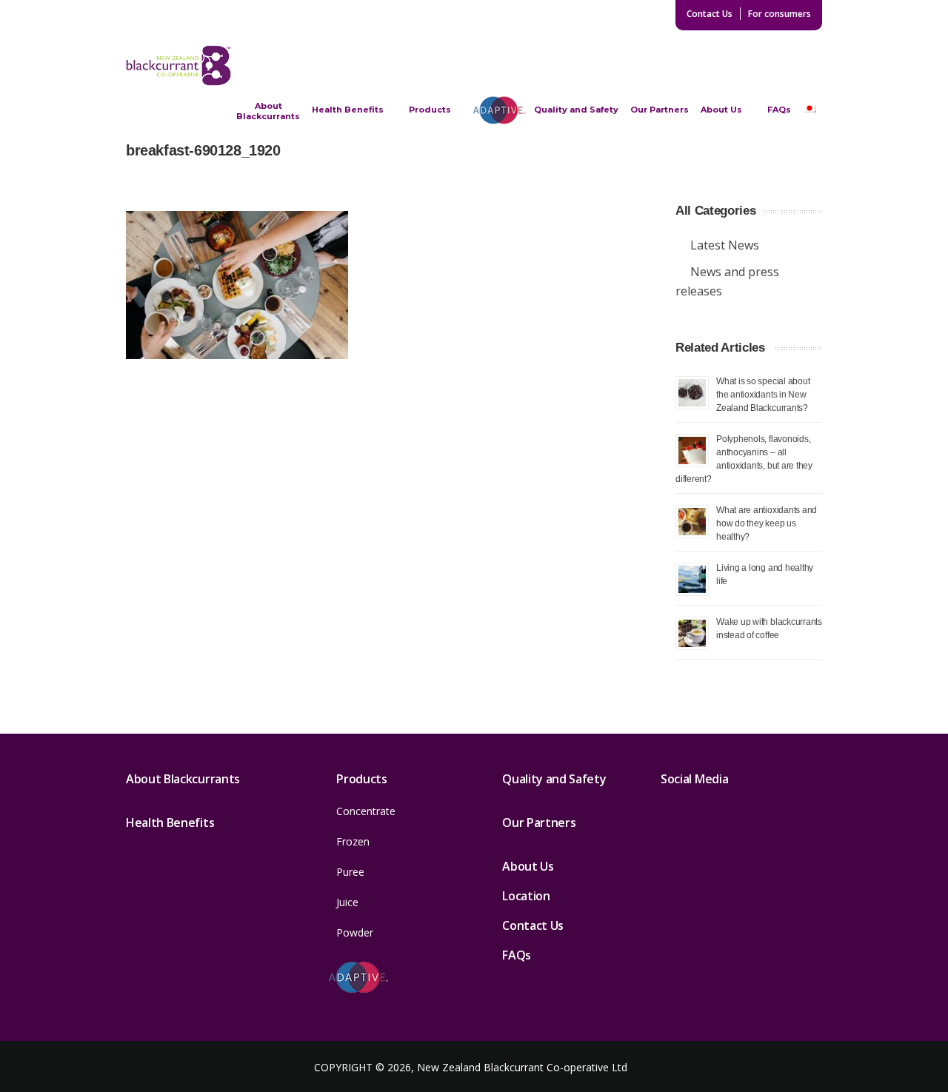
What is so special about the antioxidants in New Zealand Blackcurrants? (763, 394)
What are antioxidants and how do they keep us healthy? (766, 523)
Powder (354, 932)
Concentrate (365, 811)
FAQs (779, 109)
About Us (721, 109)
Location (526, 896)
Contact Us (709, 13)
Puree (350, 872)
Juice (347, 902)
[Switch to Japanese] (809, 110)
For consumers (779, 13)
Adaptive (499, 109)
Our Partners (659, 109)
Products (430, 109)
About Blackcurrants (268, 111)
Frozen (353, 841)
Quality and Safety (576, 109)
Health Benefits (348, 109)
